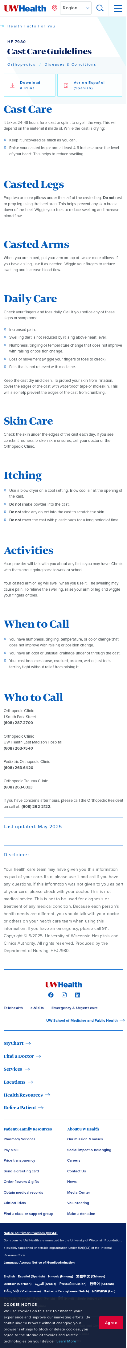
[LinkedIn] (77, 995)
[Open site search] (100, 8)
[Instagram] (63, 995)
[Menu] (118, 8)
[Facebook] (50, 995)
